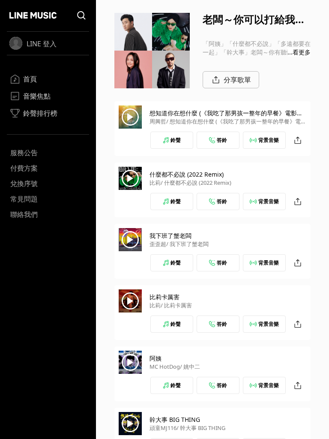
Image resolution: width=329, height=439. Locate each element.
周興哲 (158, 121)
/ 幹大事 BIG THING (200, 428)
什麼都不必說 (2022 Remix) (187, 174)
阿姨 (156, 358)
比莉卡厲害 (164, 297)
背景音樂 (268, 140)
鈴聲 (175, 140)
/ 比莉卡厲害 (176, 305)
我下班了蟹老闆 (170, 236)
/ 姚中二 (190, 366)
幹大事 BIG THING (175, 419)
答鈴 (222, 140)
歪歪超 (158, 244)
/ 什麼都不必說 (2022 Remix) (196, 182)
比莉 (155, 182)
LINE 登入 (42, 43)
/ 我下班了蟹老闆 (187, 244)
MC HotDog (165, 366)
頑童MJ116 (163, 428)
